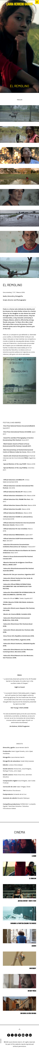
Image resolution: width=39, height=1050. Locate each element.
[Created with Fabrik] (0, 1041)
